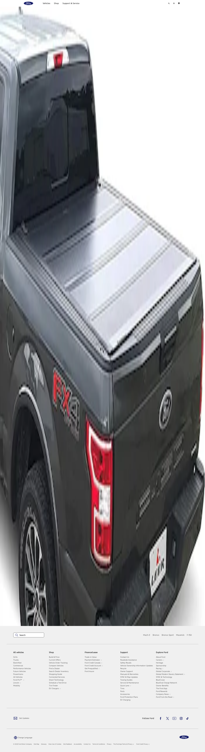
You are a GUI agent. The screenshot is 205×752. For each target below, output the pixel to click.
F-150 (189, 635)
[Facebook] (161, 718)
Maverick (180, 635)
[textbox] (28, 635)
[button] (22, 737)
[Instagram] (181, 718)
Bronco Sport (168, 635)
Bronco (156, 635)
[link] (36, 744)
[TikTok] (187, 718)
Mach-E (146, 635)
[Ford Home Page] (184, 737)
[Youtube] (174, 718)
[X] (167, 718)
